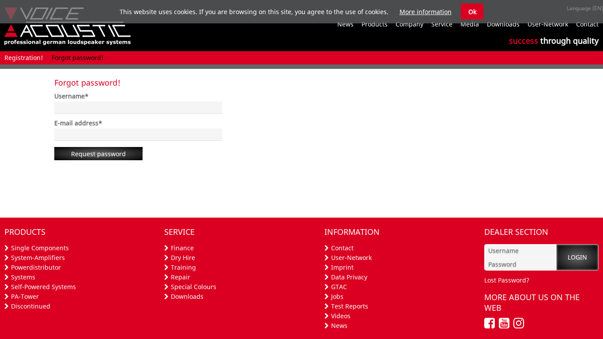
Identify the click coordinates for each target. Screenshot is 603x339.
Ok (472, 12)
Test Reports (349, 306)
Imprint (342, 267)
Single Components (40, 248)
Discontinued (30, 306)
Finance (182, 248)
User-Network (351, 257)
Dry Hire (183, 257)
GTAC (339, 286)
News (339, 325)
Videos (340, 316)
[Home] (67, 42)
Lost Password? (506, 280)
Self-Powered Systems (43, 286)
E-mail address (78, 123)
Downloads (187, 296)
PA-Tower (25, 296)
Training (183, 267)
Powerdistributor (36, 267)
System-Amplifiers (38, 257)
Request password (98, 154)
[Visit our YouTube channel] (505, 325)
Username (71, 96)
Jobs (337, 296)
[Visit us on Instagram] (519, 325)
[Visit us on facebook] (490, 325)
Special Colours (193, 286)
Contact (342, 248)
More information (425, 12)
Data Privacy (349, 277)
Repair (180, 277)
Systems (23, 277)
